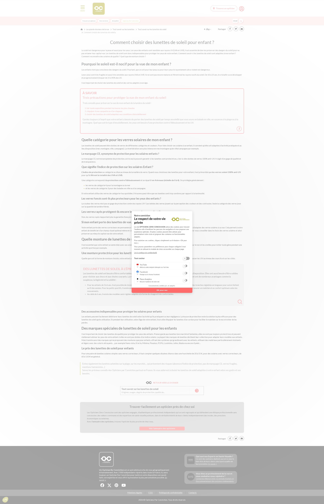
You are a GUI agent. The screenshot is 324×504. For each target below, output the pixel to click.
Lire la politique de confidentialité (145, 253)
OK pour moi (162, 290)
